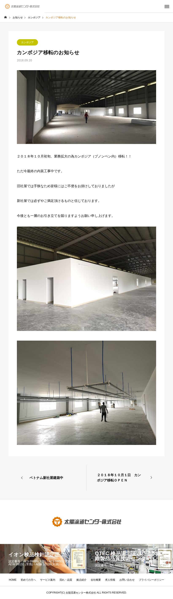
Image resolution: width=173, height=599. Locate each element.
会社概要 (96, 579)
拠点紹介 (81, 579)
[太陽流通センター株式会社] (22, 6)
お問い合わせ (127, 579)
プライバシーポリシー (151, 579)
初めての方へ (28, 579)
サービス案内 (47, 579)
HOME (12, 579)
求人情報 (110, 579)
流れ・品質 (65, 579)
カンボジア (27, 42)
